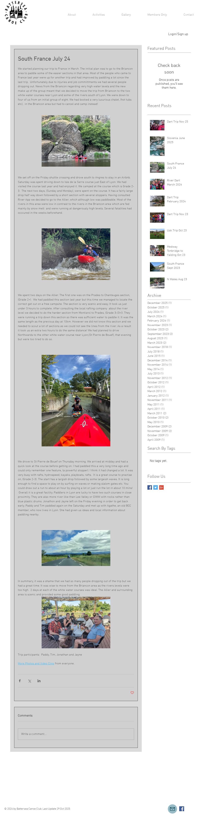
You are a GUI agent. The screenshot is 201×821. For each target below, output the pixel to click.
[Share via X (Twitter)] (29, 681)
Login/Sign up (178, 34)
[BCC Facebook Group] (181, 808)
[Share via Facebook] (20, 681)
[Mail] (172, 809)
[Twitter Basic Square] (155, 487)
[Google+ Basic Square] (161, 487)
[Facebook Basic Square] (149, 487)
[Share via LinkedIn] (39, 681)
